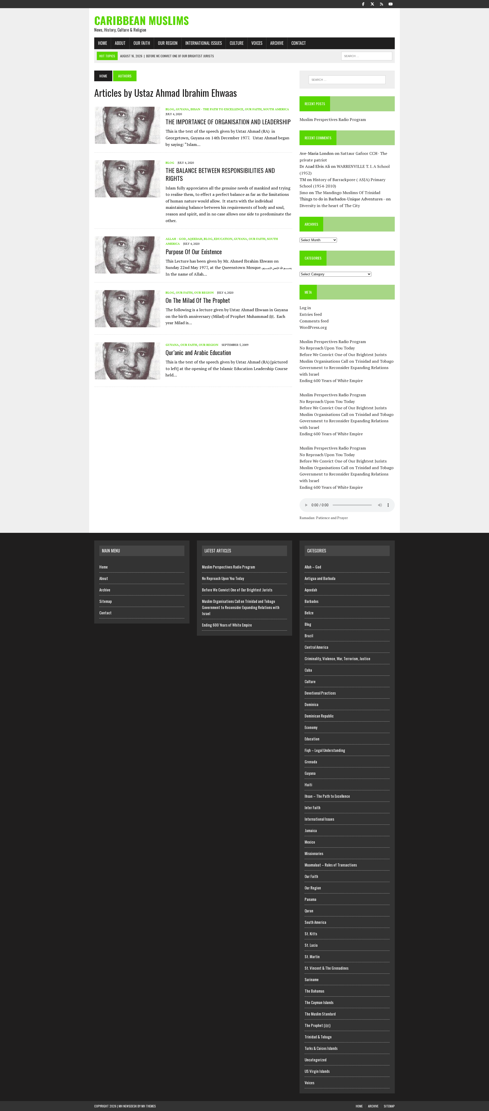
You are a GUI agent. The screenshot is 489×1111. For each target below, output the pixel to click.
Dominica (311, 704)
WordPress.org (313, 327)
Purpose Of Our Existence (194, 251)
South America (276, 109)
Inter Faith (312, 807)
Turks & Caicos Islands (321, 1048)
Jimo (304, 192)
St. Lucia (311, 945)
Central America (316, 647)
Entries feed (311, 314)
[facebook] (363, 4)
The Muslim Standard (320, 1014)
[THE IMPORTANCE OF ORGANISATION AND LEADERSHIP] (127, 140)
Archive (276, 43)
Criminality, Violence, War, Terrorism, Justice (337, 658)
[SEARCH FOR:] (366, 55)
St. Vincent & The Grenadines (326, 968)
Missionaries (314, 853)
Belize (309, 612)
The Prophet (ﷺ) (317, 1025)
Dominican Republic (319, 716)
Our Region (168, 43)
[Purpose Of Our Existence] (127, 270)
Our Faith (141, 43)
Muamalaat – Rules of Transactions (331, 865)
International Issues (203, 43)
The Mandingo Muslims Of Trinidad (347, 192)
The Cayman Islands (319, 1002)
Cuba (308, 670)
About (120, 43)
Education (223, 239)
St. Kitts (311, 933)
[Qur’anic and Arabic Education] (127, 376)
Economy (311, 727)
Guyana (182, 109)
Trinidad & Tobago (318, 1036)
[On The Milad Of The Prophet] (127, 324)
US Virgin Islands (317, 1071)
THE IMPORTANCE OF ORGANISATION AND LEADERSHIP (228, 121)
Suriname (312, 979)
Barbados (311, 601)
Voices (256, 43)
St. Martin (312, 956)
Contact (298, 43)
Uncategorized (316, 1059)
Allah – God (313, 567)
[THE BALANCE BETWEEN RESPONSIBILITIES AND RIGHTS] (127, 194)
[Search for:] (347, 79)
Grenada (311, 761)
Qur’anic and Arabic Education (198, 352)
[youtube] (391, 4)
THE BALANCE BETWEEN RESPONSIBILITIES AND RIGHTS (220, 174)
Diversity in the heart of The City (330, 205)
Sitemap (105, 601)
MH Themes (148, 1106)
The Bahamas (314, 991)
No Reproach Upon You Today (327, 348)
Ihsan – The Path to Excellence (327, 796)
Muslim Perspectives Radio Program (333, 119)
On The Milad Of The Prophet (198, 300)
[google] (381, 4)
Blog (170, 109)
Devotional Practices (320, 693)
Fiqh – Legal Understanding (325, 750)
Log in (305, 307)
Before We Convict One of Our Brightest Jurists (343, 354)
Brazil (309, 635)
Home (102, 43)
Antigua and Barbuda (320, 578)
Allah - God (176, 239)
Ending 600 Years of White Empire (331, 380)
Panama (310, 899)
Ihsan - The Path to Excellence (217, 109)
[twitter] (372, 4)
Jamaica (311, 830)
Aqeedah (194, 239)
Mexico (310, 842)
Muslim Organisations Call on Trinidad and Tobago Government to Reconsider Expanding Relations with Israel (346, 367)
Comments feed (314, 321)
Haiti (308, 784)
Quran (309, 910)
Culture (236, 43)
